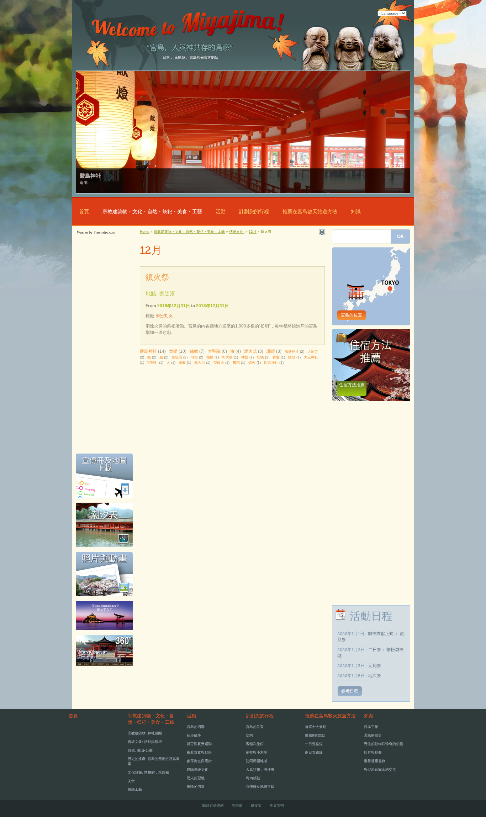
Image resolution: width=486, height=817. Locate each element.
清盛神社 (292, 351)
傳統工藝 (135, 789)
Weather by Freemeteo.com (96, 232)
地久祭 (374, 675)
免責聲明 (277, 805)
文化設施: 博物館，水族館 (148, 772)
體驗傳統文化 (197, 769)
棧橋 (209, 357)
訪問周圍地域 (256, 761)
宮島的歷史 (373, 735)
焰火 (251, 363)
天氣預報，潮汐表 (260, 769)
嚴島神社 (148, 351)
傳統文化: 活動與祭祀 (145, 742)
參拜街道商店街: (200, 761)
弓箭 (194, 357)
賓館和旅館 (255, 744)
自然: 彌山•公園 (140, 750)
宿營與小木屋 (256, 752)
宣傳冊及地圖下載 (260, 787)
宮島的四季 (196, 727)
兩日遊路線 (314, 752)
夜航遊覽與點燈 (199, 752)
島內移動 (253, 778)
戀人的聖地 (196, 778)
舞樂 (173, 351)
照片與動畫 (373, 752)
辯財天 (218, 363)
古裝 (276, 357)
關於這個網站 (213, 805)
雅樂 (182, 363)
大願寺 (312, 351)
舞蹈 (236, 363)
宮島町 (152, 363)
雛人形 (199, 363)
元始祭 (374, 665)
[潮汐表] (104, 549)
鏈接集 (256, 805)
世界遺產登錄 (374, 761)
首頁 (84, 211)
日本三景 (371, 727)
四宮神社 (271, 363)
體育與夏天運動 (199, 744)
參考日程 (349, 690)
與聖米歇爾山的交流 (380, 769)
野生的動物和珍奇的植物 (383, 744)
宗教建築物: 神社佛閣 (145, 733)
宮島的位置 (351, 315)
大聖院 (214, 351)
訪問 (249, 735)
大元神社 (311, 357)
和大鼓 (227, 357)
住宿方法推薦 (352, 384)
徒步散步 (194, 735)
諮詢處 (237, 805)
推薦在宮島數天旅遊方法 (309, 211)
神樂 (244, 357)
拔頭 (291, 357)
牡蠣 (260, 357)
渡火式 (250, 351)
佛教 (194, 351)
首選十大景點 (315, 727)
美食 (131, 781)
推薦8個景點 (315, 735)
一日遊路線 (314, 744)
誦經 (270, 351)
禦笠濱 (161, 316)
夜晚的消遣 (196, 787)
